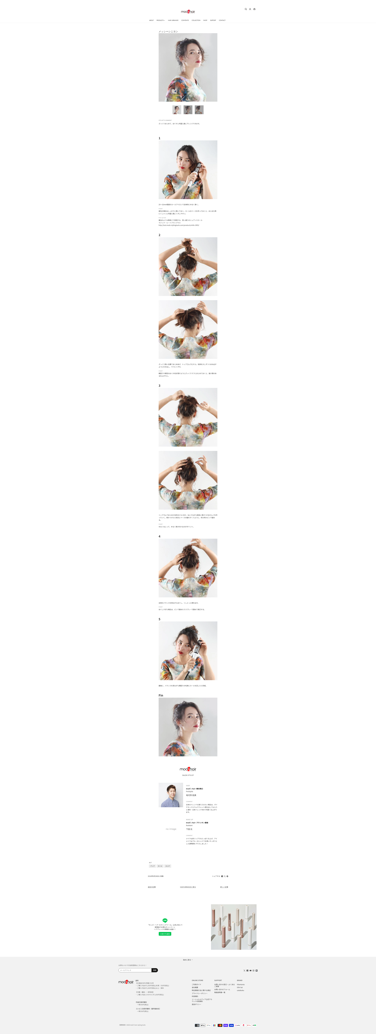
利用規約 (195, 996)
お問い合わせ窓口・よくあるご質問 (224, 985)
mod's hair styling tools (138, 1025)
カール (160, 866)
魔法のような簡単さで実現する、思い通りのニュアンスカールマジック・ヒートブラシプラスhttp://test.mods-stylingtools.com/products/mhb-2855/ (180, 222)
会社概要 (195, 987)
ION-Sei (240, 987)
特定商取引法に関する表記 (201, 990)
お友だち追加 (165, 934)
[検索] (246, 9)
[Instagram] (253, 970)
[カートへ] (254, 9)
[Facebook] (247, 970)
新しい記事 (224, 887)
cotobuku (240, 990)
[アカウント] (250, 9)
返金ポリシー (196, 1004)
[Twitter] (244, 970)
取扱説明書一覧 (219, 992)
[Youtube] (250, 970)
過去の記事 (152, 887)
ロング (168, 866)
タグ (150, 862)
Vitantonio (241, 984)
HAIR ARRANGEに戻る (188, 887)
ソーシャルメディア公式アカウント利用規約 (202, 1000)
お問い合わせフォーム (222, 989)
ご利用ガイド (196, 984)
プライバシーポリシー (199, 993)
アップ (152, 866)
